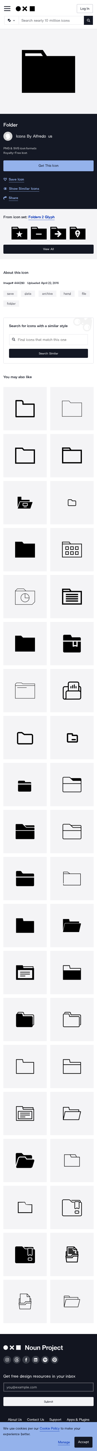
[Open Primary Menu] (7, 9)
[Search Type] (11, 20)
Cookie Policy (50, 1428)
